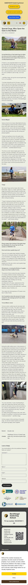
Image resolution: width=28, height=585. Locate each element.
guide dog (10, 436)
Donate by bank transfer (14, 12)
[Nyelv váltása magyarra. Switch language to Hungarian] (20, 23)
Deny (14, 577)
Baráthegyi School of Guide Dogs (16, 434)
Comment (4, 452)
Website (4, 478)
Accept (14, 574)
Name (3, 466)
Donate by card (14, 6)
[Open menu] (17, 23)
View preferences (14, 581)
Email (3, 472)
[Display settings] (24, 23)
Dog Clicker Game (14, 17)
